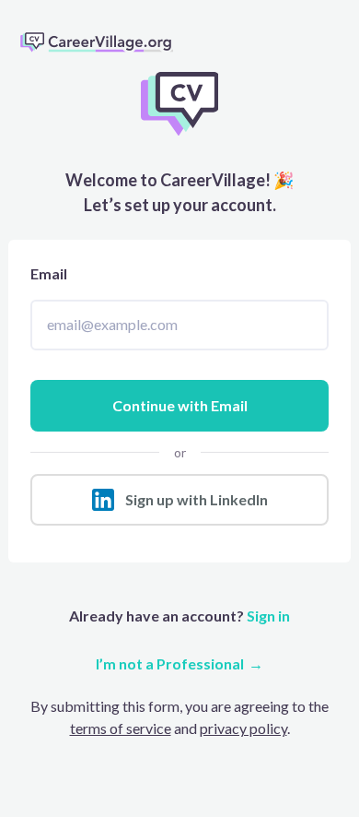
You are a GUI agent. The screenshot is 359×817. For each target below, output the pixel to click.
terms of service (120, 728)
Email (48, 273)
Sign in (267, 615)
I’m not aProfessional (170, 663)
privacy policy (243, 728)
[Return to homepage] (104, 41)
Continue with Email (180, 405)
